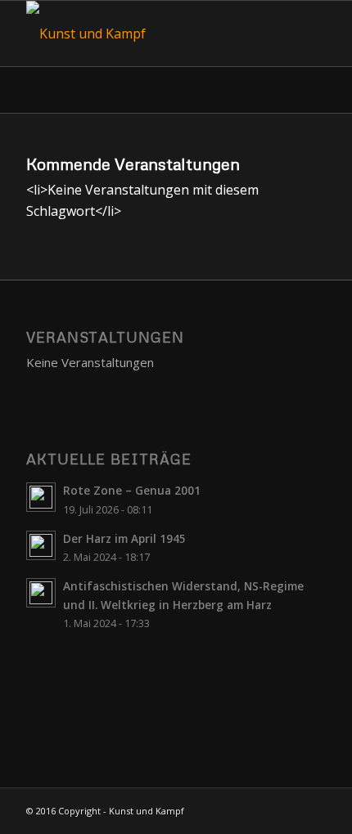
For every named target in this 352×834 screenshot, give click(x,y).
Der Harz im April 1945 (124, 538)
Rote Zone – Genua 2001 (132, 490)
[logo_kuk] (145, 33)
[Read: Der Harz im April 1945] (41, 545)
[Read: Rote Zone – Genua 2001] (41, 497)
